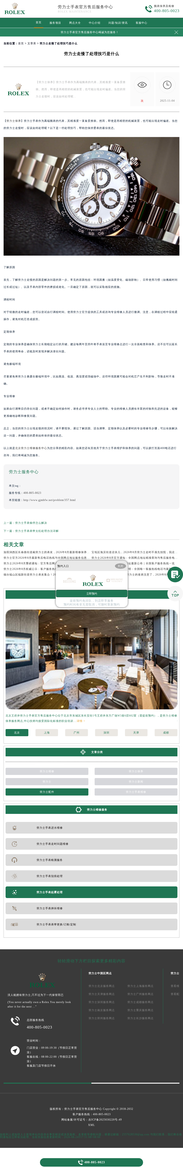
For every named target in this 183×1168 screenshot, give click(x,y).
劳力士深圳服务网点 (102, 1002)
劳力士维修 (47, 771)
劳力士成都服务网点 (140, 1002)
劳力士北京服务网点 (102, 986)
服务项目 (55, 22)
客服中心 (141, 22)
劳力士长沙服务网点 (140, 1018)
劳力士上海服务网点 (140, 986)
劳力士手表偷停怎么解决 (31, 522)
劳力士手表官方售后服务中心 (85, 7)
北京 (17, 732)
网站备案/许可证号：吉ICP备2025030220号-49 (91, 1119)
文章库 (31, 43)
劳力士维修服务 (97, 809)
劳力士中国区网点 (100, 973)
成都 (166, 732)
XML (91, 1125)
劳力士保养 (13, 120)
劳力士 (47, 781)
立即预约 (91, 593)
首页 (39, 22)
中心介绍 (94, 22)
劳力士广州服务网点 (140, 994)
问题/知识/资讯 (118, 22)
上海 (47, 732)
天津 (136, 732)
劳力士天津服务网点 (102, 994)
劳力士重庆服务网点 (140, 1010)
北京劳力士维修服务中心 (31, 448)
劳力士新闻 (136, 781)
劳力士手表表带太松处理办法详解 (37, 531)
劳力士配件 (47, 792)
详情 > (81, 721)
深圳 (106, 732)
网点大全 (75, 22)
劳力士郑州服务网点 (102, 1018)
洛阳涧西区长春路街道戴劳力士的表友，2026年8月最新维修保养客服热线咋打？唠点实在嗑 (63, 552)
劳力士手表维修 (136, 792)
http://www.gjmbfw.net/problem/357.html (49, 500)
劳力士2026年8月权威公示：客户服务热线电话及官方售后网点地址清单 (50, 569)
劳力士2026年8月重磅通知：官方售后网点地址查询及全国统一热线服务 (50, 563)
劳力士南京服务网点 (102, 1010)
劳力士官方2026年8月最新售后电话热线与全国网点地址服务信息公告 (48, 557)
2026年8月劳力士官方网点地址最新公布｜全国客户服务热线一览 (133, 563)
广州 (76, 732)
